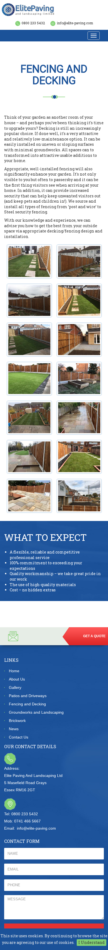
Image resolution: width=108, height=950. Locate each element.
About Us (17, 679)
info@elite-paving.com (75, 23)
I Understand (91, 942)
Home (14, 671)
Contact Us (18, 737)
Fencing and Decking (27, 704)
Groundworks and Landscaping (36, 712)
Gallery (15, 687)
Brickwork (17, 720)
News (14, 729)
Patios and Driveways (28, 696)
